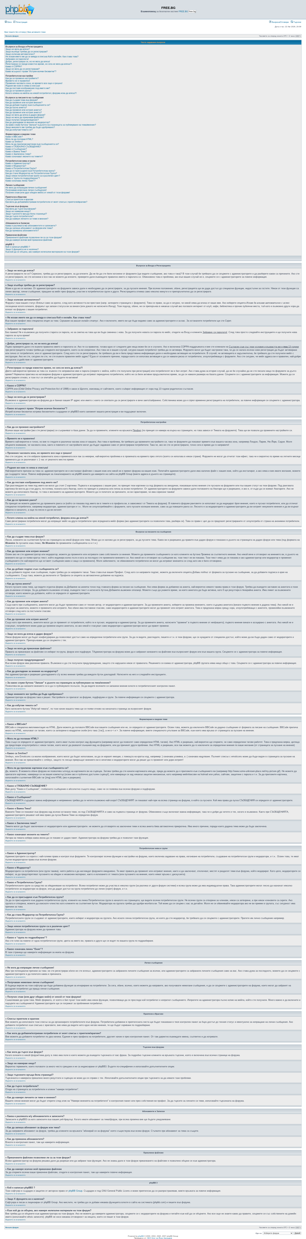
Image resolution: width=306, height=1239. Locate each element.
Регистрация (21, 22)
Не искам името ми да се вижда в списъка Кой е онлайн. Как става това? (41, 56)
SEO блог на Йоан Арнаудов (159, 1238)
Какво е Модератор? (15, 166)
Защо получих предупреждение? (22, 120)
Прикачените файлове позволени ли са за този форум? (33, 237)
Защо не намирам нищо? (18, 211)
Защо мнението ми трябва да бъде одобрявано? (30, 127)
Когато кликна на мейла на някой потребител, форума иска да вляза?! (40, 93)
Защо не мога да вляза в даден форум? (25, 115)
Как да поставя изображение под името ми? (27, 88)
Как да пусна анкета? (16, 107)
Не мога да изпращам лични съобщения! (26, 187)
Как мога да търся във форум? (20, 209)
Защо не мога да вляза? (17, 49)
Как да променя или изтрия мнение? (23, 102)
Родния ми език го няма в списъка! (22, 86)
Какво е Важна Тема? (16, 151)
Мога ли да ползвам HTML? (19, 139)
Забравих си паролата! (17, 59)
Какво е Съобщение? (16, 149)
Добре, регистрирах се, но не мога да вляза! (27, 61)
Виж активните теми (36, 32)
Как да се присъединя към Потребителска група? (30, 171)
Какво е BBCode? (14, 136)
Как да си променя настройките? (22, 78)
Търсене (297, 22)
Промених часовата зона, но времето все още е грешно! (33, 83)
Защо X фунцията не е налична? (22, 249)
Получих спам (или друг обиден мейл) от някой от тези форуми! (37, 192)
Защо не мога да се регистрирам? (22, 69)
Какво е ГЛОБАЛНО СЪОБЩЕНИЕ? (23, 146)
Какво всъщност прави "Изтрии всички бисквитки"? (30, 71)
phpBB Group (75, 1190)
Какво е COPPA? (13, 66)
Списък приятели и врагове (19, 199)
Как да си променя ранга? (18, 90)
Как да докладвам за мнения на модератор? (27, 122)
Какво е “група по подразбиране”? (22, 178)
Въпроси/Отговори (280, 22)
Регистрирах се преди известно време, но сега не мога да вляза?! (38, 64)
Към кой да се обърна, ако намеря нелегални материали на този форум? (42, 252)
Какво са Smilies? (14, 141)
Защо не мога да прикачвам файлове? (24, 117)
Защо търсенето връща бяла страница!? (26, 214)
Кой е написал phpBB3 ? (17, 247)
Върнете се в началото (15, 280)
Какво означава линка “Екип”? (20, 181)
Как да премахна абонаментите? (22, 230)
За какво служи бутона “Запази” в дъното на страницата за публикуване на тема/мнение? (50, 125)
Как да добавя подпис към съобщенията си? (27, 105)
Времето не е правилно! (17, 81)
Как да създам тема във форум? (21, 100)
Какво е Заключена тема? (18, 154)
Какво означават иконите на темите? (24, 156)
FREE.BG (183, 11)
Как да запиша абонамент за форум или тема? (29, 228)
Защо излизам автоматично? (20, 54)
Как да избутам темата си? (19, 130)
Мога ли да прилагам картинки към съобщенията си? (32, 144)
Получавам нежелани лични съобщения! (26, 190)
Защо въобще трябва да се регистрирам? (26, 51)
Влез (9, 22)
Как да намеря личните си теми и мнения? (26, 219)
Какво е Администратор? (18, 163)
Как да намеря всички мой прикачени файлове (28, 240)
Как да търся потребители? (19, 216)
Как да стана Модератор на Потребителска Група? (31, 173)
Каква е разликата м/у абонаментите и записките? (30, 225)
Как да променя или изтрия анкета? (23, 110)
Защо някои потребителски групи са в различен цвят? (32, 176)
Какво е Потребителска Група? (21, 168)
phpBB (141, 1236)
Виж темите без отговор (15, 32)
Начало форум (11, 36)
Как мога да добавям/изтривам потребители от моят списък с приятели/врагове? (46, 202)
